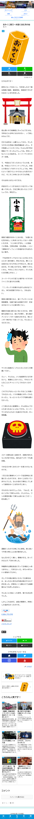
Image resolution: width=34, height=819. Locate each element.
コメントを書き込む (17, 797)
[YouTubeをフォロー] (24, 660)
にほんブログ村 (7, 614)
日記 (4, 631)
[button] (30, 410)
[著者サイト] (9, 656)
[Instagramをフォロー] (9, 660)
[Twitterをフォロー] (24, 656)
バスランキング (6, 624)
